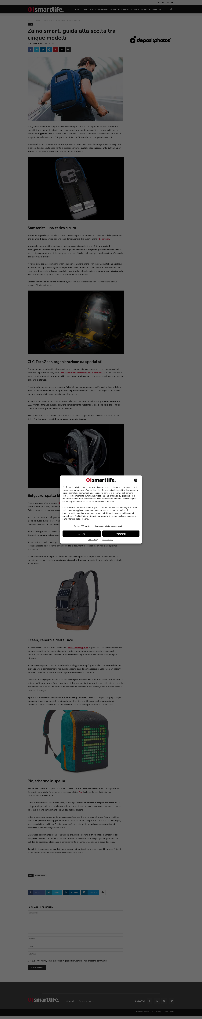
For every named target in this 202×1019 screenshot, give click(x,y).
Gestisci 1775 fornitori (82, 526)
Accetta (81, 533)
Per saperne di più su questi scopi (108, 526)
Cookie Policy (93, 540)
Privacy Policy (108, 540)
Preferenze (121, 533)
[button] (136, 480)
